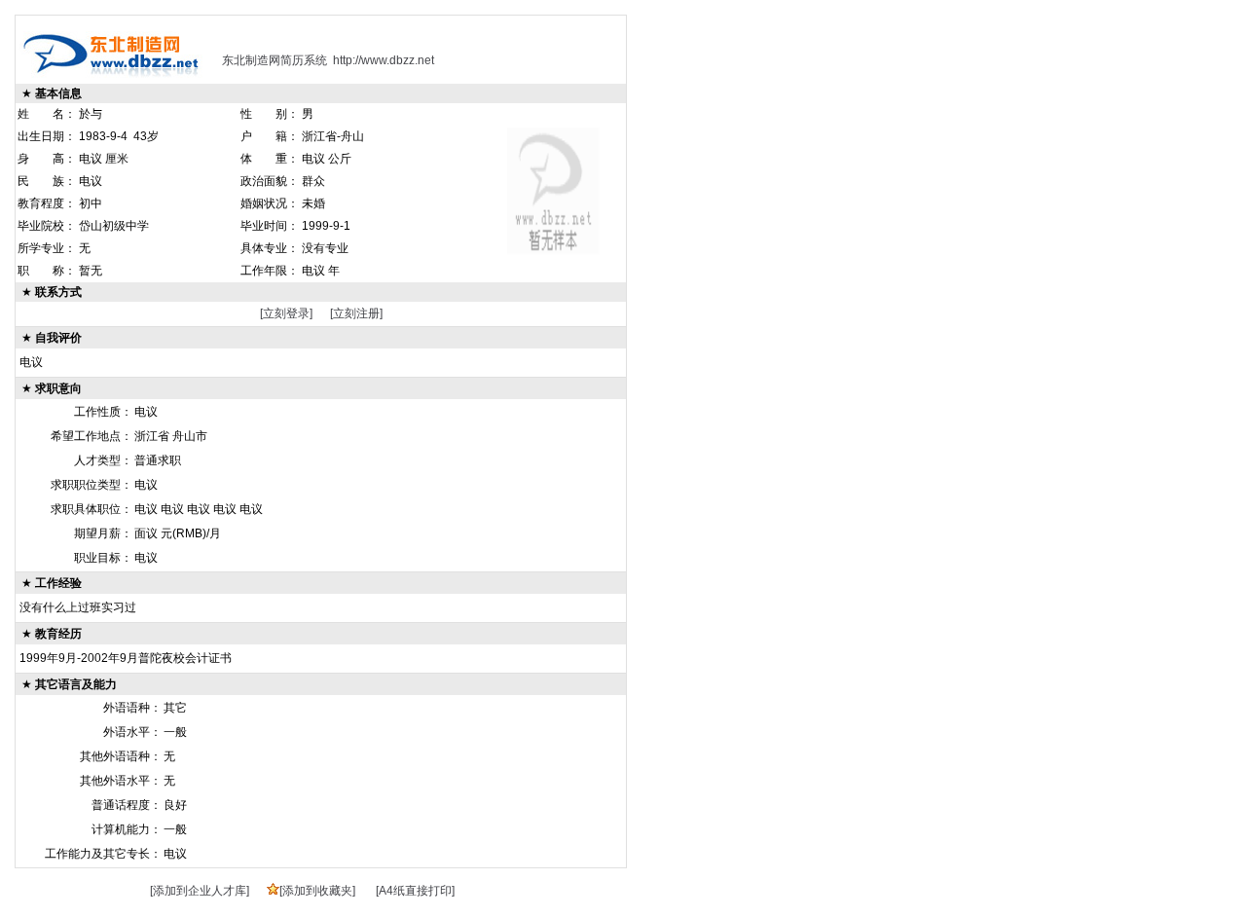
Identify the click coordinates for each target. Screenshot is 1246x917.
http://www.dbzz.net (383, 60)
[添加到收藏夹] (317, 891)
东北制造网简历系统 (274, 60)
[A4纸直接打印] (415, 891)
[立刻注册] (356, 313)
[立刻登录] (286, 313)
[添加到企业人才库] (199, 891)
